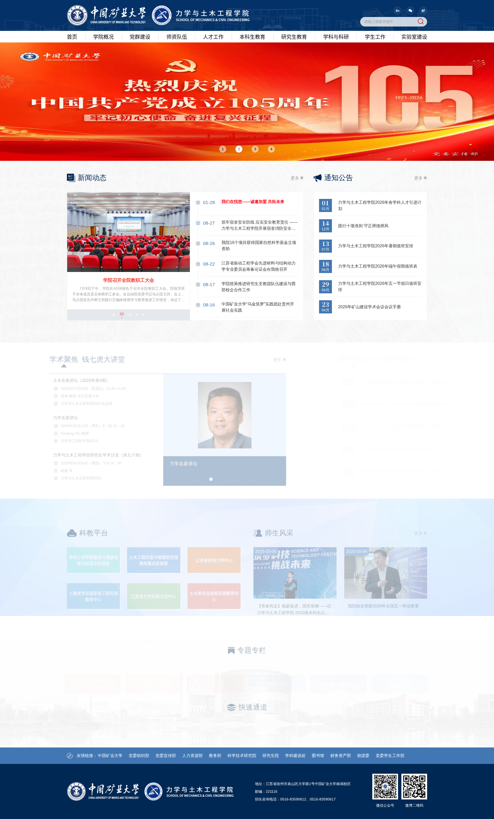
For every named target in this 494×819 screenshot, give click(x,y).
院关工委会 (140, 135)
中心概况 (414, 53)
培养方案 (252, 72)
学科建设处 (295, 755)
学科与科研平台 (336, 53)
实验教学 (414, 72)
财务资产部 (340, 755)
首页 (72, 36)
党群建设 (140, 36)
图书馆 (318, 755)
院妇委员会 (140, 126)
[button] (114, 314)
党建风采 (140, 107)
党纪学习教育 (140, 78)
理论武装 (140, 88)
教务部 (215, 755)
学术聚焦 (81, 359)
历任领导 (103, 91)
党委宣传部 (165, 755)
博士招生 (294, 72)
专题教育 (140, 97)
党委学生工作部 (390, 755)
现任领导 (103, 72)
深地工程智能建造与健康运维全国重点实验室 (93, 542)
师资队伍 (176, 36)
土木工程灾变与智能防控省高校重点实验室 (153, 542)
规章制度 (252, 81)
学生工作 (375, 36)
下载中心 (252, 101)
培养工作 (294, 91)
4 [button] (271, 149)
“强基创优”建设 (139, 53)
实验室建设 (414, 36)
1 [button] (223, 149)
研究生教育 (294, 36)
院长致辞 (103, 53)
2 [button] (239, 149)
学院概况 (103, 36)
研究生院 (270, 755)
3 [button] (255, 149)
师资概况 (177, 53)
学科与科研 (336, 36)
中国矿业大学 (110, 755)
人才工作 (213, 36)
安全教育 (414, 91)
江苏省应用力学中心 (214, 543)
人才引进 (213, 53)
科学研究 (336, 62)
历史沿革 (103, 81)
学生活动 (375, 72)
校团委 (363, 755)
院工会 (140, 116)
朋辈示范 (375, 81)
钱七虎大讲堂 (121, 359)
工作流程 (252, 91)
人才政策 (213, 72)
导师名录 (177, 81)
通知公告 (252, 53)
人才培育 (213, 62)
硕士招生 (294, 81)
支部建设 (414, 101)
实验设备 (414, 81)
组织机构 (103, 101)
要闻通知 (414, 62)
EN (397, 10)
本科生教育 (252, 36)
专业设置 (252, 62)
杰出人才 (177, 62)
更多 (295, 178)
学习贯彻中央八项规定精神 (139, 65)
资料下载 (414, 110)
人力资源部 (192, 755)
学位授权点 (294, 62)
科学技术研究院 (241, 755)
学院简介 (103, 62)
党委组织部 (139, 755)
